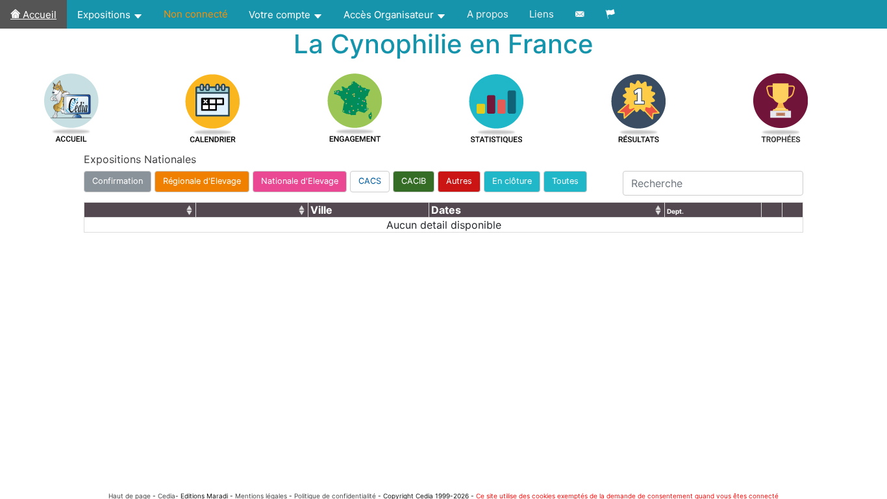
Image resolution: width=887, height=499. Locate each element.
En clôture (512, 181)
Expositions (105, 14)
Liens (541, 14)
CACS (369, 181)
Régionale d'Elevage (202, 181)
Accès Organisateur (390, 14)
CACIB (413, 181)
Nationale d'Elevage (299, 181)
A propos (487, 14)
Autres (459, 181)
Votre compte (281, 14)
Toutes (565, 181)
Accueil (38, 14)
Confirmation (117, 181)
